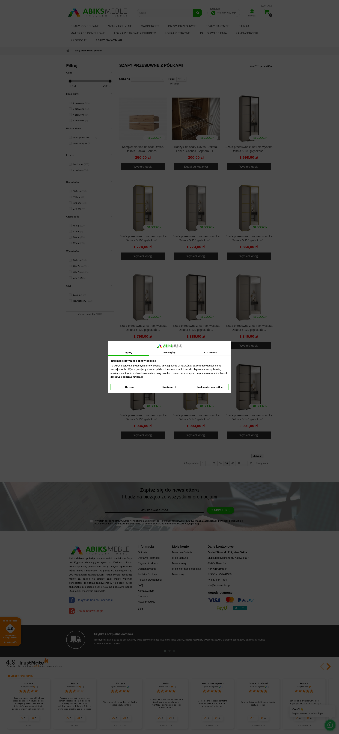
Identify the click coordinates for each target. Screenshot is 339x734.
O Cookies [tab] (210, 352)
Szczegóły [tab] (169, 352)
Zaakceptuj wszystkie (210, 387)
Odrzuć (129, 387)
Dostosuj (168, 387)
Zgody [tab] (128, 352)
